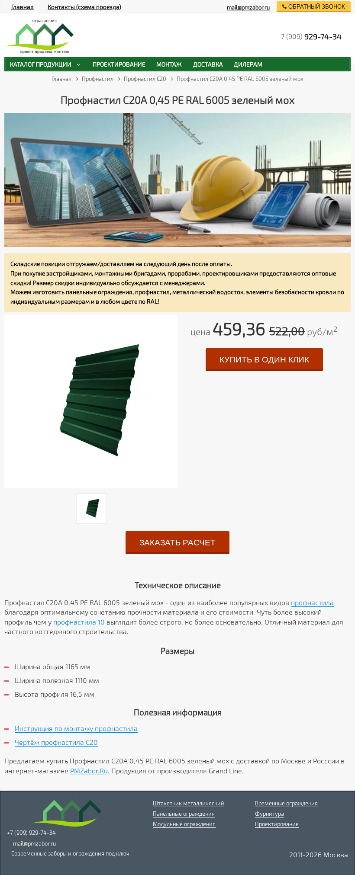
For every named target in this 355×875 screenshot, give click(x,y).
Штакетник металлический (188, 803)
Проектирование (277, 824)
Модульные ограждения (184, 824)
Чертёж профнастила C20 (56, 742)
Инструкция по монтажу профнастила (76, 728)
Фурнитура (269, 813)
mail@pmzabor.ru (248, 7)
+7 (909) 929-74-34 (31, 832)
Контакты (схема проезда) (84, 6)
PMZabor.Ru (89, 770)
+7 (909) (309, 36)
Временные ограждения (286, 803)
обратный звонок (316, 6)
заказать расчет (177, 542)
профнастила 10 (79, 622)
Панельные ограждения (184, 813)
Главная (22, 6)
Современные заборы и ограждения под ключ (70, 853)
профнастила (312, 602)
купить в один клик (264, 359)
